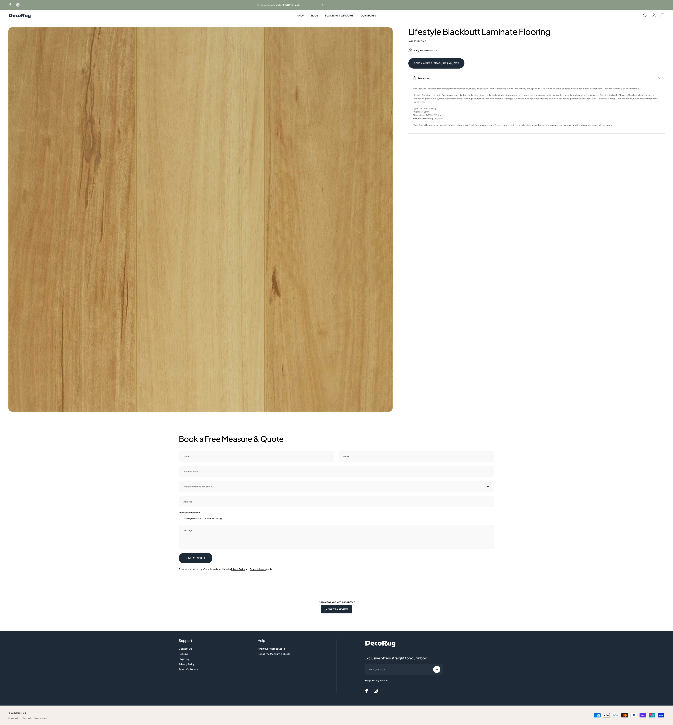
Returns (183, 653)
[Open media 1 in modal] (200, 219)
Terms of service (41, 718)
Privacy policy (27, 718)
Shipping (184, 658)
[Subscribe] (436, 669)
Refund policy (13, 718)
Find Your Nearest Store (271, 648)
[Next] (322, 5)
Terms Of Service (188, 669)
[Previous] (235, 5)
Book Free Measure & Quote (274, 653)
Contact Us (185, 648)
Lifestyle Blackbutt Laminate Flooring (203, 518)
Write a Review (340, 610)
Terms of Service (258, 569)
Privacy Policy (238, 569)
